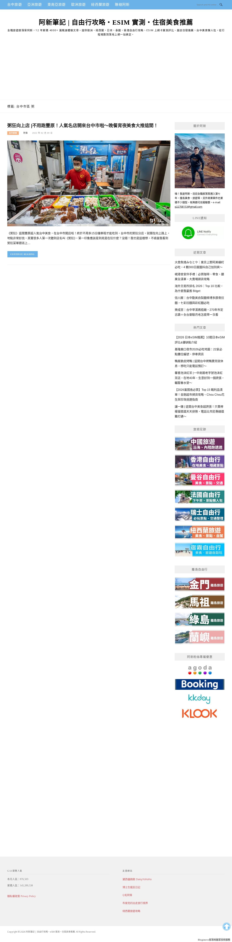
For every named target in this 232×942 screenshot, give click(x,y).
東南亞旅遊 (56, 5)
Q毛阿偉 (127, 895)
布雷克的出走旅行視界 (135, 903)
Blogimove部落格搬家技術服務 (214, 939)
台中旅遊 (14, 5)
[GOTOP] (226, 926)
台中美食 (13, 133)
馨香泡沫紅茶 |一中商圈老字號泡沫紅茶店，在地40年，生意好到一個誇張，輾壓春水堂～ (199, 377)
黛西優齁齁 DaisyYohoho (137, 879)
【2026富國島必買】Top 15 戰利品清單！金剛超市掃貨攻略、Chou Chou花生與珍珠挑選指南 (199, 394)
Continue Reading (22, 254)
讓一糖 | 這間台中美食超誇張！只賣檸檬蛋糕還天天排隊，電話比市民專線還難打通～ (199, 411)
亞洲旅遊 (34, 5)
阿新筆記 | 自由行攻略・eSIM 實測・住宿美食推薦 (116, 22)
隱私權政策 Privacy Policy (21, 896)
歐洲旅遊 (78, 5)
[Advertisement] (116, 72)
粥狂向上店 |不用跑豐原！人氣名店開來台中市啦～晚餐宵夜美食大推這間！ (82, 125)
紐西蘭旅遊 (100, 5)
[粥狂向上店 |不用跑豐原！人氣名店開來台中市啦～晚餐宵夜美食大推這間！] (88, 183)
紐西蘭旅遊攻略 (131, 911)
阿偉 (25, 133)
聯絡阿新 (122, 5)
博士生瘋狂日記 (131, 887)
